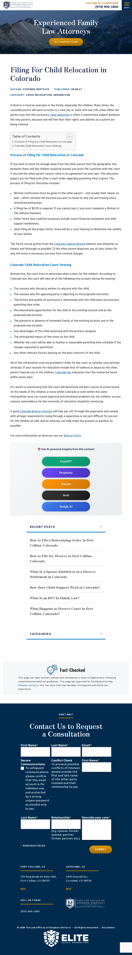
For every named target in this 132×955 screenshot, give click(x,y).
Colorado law (63, 372)
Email (87, 745)
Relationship (61, 817)
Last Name (60, 745)
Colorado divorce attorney (36, 411)
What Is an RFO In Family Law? (55, 597)
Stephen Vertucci (36, 89)
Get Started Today (66, 42)
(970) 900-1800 (106, 7)
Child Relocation (39, 95)
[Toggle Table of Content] (68, 137)
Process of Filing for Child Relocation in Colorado (43, 141)
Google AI (66, 506)
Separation (61, 95)
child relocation (60, 114)
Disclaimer (108, 927)
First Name (29, 745)
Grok (66, 495)
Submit (100, 849)
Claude (66, 484)
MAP (23, 888)
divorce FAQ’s (72, 435)
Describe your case (96, 817)
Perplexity (66, 472)
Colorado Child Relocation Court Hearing (38, 145)
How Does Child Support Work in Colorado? (65, 587)
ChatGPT (66, 461)
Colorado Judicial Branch (69, 244)
